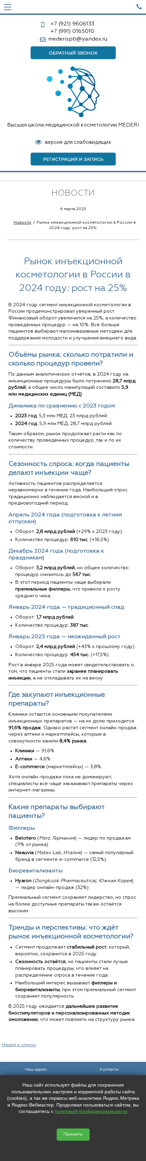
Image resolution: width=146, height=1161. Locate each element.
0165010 (72, 31)
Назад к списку (19, 1045)
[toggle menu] (7, 7)
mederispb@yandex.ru (77, 39)
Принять (73, 1134)
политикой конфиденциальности (91, 1111)
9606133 (72, 24)
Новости (22, 223)
